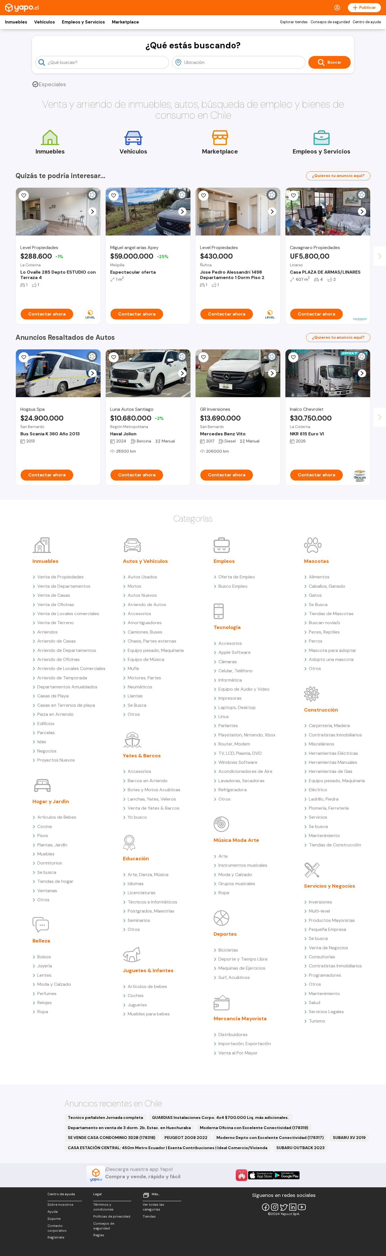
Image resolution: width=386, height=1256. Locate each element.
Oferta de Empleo (236, 577)
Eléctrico (318, 790)
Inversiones (320, 902)
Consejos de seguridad (330, 22)
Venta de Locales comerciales (68, 614)
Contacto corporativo (57, 1228)
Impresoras (230, 698)
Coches (136, 995)
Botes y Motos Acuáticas (154, 790)
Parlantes (228, 725)
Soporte (53, 1218)
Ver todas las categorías (153, 1207)
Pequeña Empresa (327, 929)
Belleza (41, 940)
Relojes (44, 1003)
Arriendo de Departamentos (66, 650)
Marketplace (125, 22)
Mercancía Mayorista (240, 1018)
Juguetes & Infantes (148, 970)
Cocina (44, 826)
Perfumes (47, 993)
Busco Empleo (233, 586)
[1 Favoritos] (114, 196)
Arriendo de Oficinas (58, 659)
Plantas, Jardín (52, 845)
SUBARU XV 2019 (349, 1137)
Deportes (225, 934)
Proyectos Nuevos (56, 760)
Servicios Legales (326, 1012)
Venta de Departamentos (63, 586)
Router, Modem (234, 744)
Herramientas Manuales (333, 762)
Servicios (318, 817)
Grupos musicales (236, 884)
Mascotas (316, 561)
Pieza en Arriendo (55, 714)
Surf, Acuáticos (234, 977)
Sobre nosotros (60, 1204)
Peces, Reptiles (324, 632)
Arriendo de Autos (147, 605)
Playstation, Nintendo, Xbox (247, 735)
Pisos (42, 835)
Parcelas (46, 733)
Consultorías (322, 957)
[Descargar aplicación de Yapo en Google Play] (287, 1175)
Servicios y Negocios (329, 886)
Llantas (135, 696)
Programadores (325, 975)
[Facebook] (265, 1207)
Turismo (317, 1021)
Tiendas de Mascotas (331, 614)
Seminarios (139, 920)
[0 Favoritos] (293, 357)
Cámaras (227, 662)
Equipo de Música (146, 659)
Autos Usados (142, 577)
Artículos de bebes (147, 986)
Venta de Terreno (55, 623)
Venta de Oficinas (55, 605)
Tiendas (149, 1216)
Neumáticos (140, 687)
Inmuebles (16, 22)
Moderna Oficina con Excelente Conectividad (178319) (254, 1127)
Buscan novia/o (324, 623)
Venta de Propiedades (60, 577)
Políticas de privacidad (111, 1216)
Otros (43, 900)
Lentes (44, 975)
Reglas (98, 1235)
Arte (223, 856)
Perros (315, 641)
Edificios (46, 724)
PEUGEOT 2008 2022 (185, 1137)
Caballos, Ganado (327, 586)
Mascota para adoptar (332, 650)
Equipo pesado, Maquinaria (156, 650)
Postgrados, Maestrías (151, 911)
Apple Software (234, 652)
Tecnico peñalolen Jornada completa (105, 1117)
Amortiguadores (145, 623)
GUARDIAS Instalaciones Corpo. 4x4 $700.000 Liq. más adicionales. (220, 1117)
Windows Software (237, 762)
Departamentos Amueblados (67, 687)
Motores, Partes (144, 678)
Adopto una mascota (331, 659)
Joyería (44, 966)
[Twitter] (283, 1207)
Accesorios (139, 614)
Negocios (47, 751)
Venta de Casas (53, 595)
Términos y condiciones (103, 1207)
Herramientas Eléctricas (333, 753)
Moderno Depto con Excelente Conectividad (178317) (270, 1137)
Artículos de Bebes (56, 817)
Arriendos (47, 632)
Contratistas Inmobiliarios (335, 735)
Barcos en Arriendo (148, 781)
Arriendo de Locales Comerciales (71, 668)
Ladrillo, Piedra (324, 799)
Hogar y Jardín (50, 801)
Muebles (46, 854)
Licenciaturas (141, 893)
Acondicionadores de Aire (245, 771)
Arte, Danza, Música (148, 874)
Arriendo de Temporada (62, 678)
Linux (223, 716)
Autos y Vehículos (145, 561)
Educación (136, 858)
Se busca (46, 872)
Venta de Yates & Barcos (153, 808)
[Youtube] (301, 1207)
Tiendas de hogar (55, 881)
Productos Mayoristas (332, 920)
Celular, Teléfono (235, 671)
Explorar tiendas (294, 22)
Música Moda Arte (236, 840)
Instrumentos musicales (242, 865)
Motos (134, 586)
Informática (230, 680)
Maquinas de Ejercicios (241, 968)
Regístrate (55, 1237)
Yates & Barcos (142, 755)
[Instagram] (274, 1207)
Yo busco (137, 817)
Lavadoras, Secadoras (241, 781)
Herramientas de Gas (330, 771)
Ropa (42, 1012)
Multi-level (319, 911)
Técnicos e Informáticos (152, 902)
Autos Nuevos (142, 595)
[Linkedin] (292, 1207)
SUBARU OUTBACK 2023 (300, 1147)
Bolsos (44, 957)
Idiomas (136, 884)
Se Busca (137, 705)
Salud (314, 1003)
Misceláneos (321, 744)
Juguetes (137, 1005)
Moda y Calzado (54, 984)
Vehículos (44, 22)
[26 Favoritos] (203, 196)
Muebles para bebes (149, 1014)
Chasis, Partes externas (152, 641)
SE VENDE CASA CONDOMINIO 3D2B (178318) (111, 1137)
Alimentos (319, 577)
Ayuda (52, 1211)
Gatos (315, 595)
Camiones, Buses (145, 632)
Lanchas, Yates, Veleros (152, 799)
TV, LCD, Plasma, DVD (240, 753)
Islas (41, 742)
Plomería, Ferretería (329, 808)
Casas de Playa (53, 696)
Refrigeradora (232, 790)
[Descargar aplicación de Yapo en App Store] (261, 1175)
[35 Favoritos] (24, 196)
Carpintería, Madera (329, 725)
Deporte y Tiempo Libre (243, 959)
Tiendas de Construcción (335, 845)
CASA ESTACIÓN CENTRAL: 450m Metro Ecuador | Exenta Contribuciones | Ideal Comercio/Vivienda (167, 1147)
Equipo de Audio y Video (244, 689)
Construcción (321, 709)
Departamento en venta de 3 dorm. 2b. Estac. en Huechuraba (129, 1127)
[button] (92, 211)
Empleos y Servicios (83, 22)
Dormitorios (49, 863)
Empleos (224, 561)
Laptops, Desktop (237, 707)
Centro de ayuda (367, 22)
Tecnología (227, 627)
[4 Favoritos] (114, 357)
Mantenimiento (324, 835)
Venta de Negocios (328, 948)
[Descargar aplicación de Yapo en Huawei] (241, 1175)
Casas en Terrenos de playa (66, 705)
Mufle (133, 668)
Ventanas (47, 891)
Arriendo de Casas (56, 641)
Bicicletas (228, 950)
